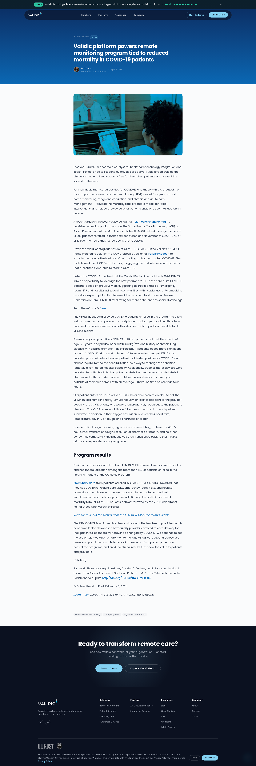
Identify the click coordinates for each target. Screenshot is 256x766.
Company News (112, 614)
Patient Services (108, 711)
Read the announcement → (181, 4)
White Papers (168, 727)
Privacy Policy (45, 761)
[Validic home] (35, 14)
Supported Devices (109, 721)
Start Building (196, 15)
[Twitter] (40, 722)
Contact (196, 716)
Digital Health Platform (134, 614)
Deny (194, 757)
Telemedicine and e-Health (151, 221)
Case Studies (168, 711)
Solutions (86, 15)
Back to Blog (83, 36)
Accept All (210, 757)
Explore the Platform (142, 668)
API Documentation (141, 705)
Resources (120, 15)
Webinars (166, 721)
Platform (103, 15)
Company (138, 15)
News (164, 716)
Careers (196, 711)
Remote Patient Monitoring (87, 614)
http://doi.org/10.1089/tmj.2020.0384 (126, 578)
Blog (163, 705)
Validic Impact (157, 254)
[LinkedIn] (47, 722)
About (195, 705)
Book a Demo (218, 15)
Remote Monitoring (109, 705)
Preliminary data (84, 483)
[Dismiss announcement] (221, 4)
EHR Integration (107, 716)
